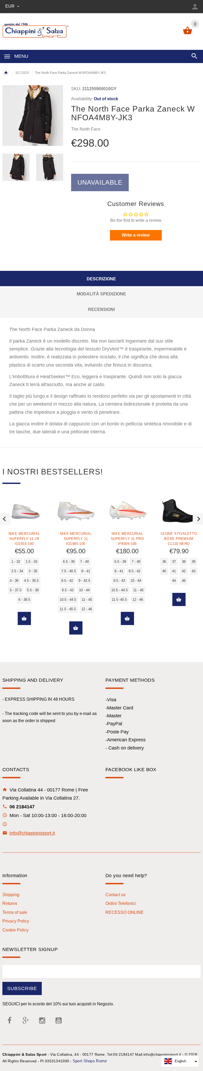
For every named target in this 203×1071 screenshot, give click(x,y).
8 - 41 (85, 571)
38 (184, 562)
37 (174, 562)
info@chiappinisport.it (32, 833)
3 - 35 (33, 571)
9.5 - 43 (67, 590)
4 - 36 (14, 581)
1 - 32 (15, 562)
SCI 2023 (22, 73)
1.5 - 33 (31, 562)
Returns (9, 903)
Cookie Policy (15, 930)
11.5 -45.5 (119, 600)
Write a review (136, 235)
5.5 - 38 (33, 590)
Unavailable (99, 182)
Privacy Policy (15, 921)
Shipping (10, 894)
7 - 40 (84, 562)
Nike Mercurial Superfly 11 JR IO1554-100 (24, 539)
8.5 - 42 (67, 581)
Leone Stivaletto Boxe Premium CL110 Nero (179, 539)
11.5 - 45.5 (68, 609)
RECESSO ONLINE (124, 912)
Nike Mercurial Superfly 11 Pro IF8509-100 (127, 539)
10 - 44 (84, 590)
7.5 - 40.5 (68, 571)
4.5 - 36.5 (31, 581)
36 (164, 562)
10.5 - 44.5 (68, 600)
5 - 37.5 (15, 590)
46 (184, 581)
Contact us (115, 894)
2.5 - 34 (17, 571)
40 (164, 571)
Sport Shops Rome (90, 1061)
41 (174, 571)
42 (184, 571)
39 (193, 562)
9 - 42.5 (84, 581)
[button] (180, 1061)
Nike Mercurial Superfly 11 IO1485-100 (75, 539)
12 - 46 (86, 609)
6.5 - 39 (69, 562)
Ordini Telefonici (120, 903)
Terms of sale (14, 912)
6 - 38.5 (24, 600)
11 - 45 (87, 600)
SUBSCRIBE (22, 988)
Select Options (24, 618)
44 (174, 581)
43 (193, 571)
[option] (16, 167)
